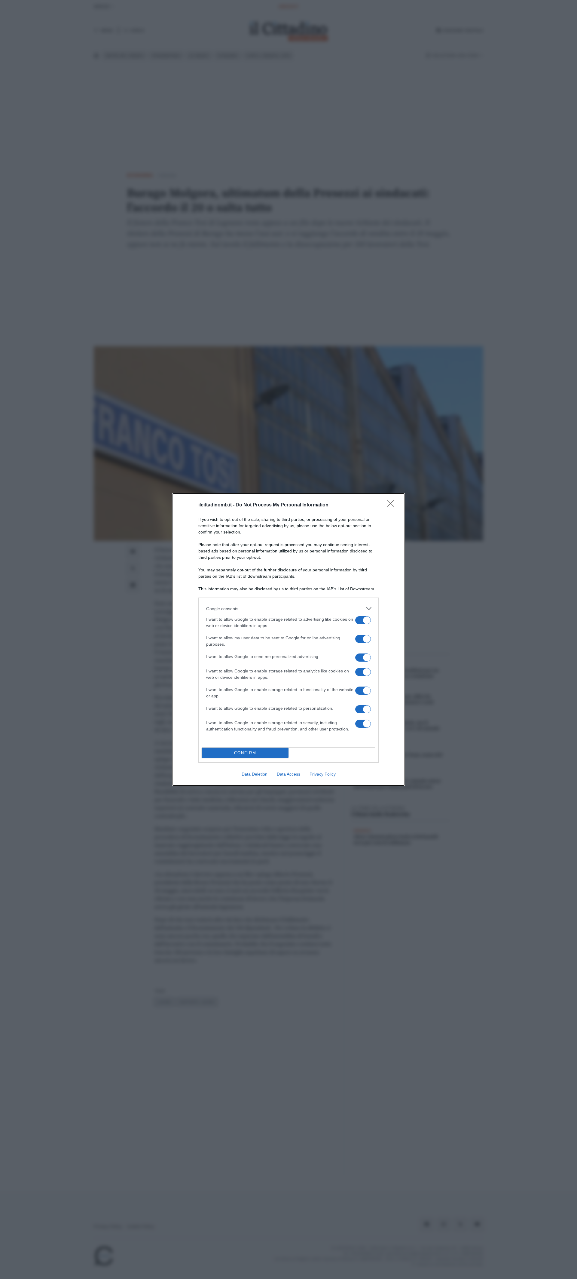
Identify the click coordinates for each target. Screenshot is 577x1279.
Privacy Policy (323, 774)
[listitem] (288, 608)
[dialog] (288, 639)
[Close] (392, 505)
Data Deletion (254, 774)
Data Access (288, 774)
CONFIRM (245, 753)
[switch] (363, 620)
